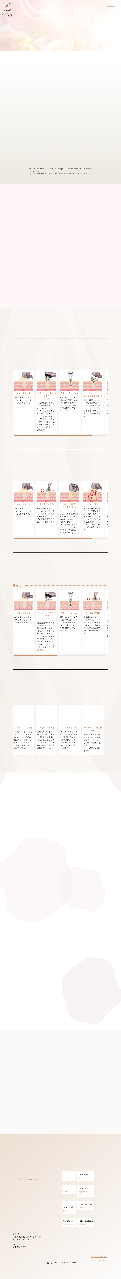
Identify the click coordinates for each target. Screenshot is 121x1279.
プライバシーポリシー (99, 1260)
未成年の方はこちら (99, 1256)
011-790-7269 (19, 1247)
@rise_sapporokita (26, 1179)
